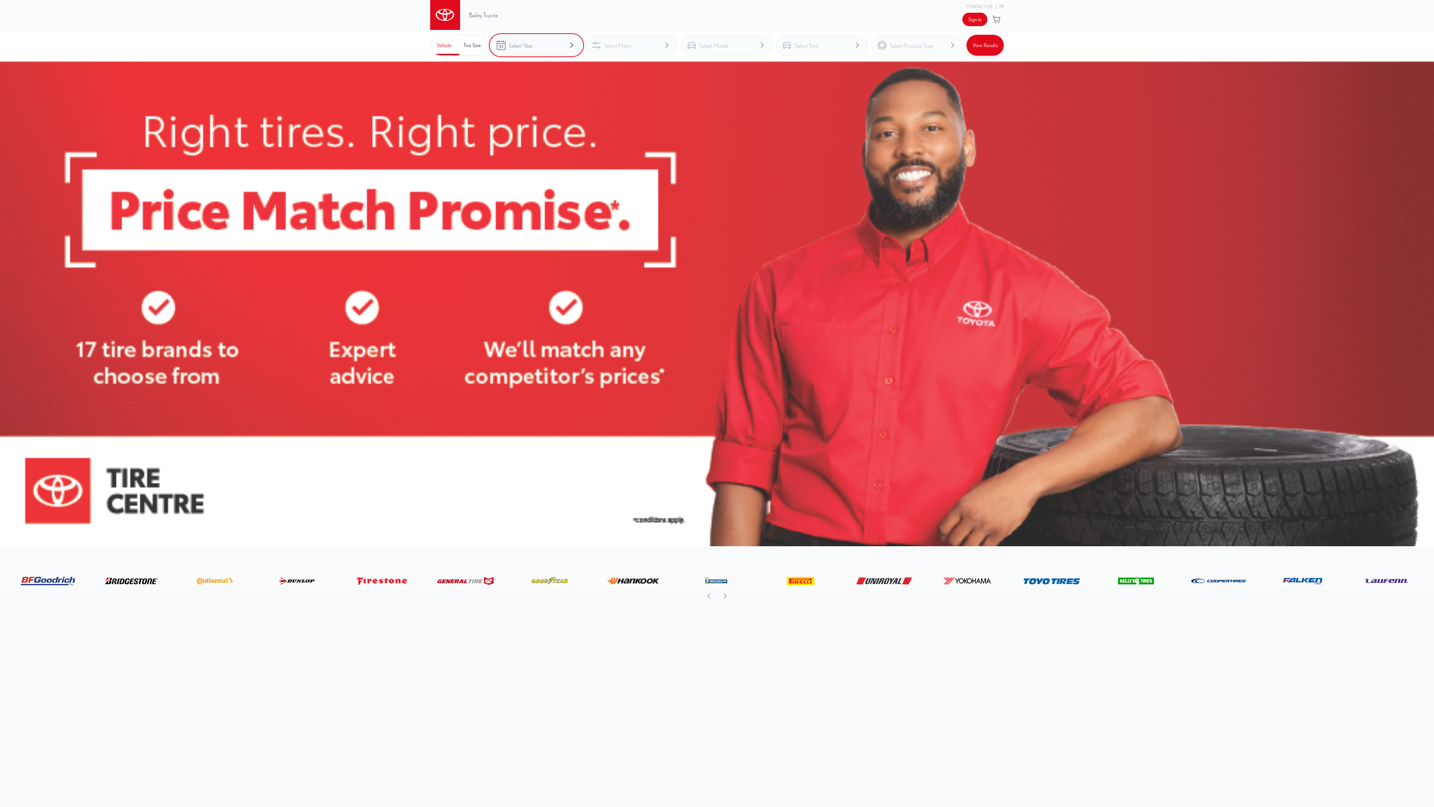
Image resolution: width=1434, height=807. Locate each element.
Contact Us (979, 6)
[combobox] (536, 45)
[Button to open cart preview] (997, 19)
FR (1001, 6)
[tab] (444, 45)
